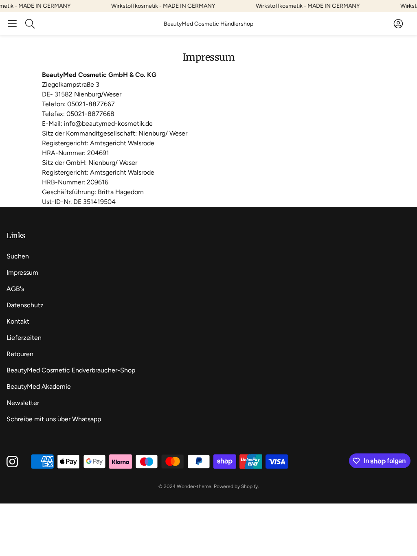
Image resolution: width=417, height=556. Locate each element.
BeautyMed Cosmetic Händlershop (208, 23)
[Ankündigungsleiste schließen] (409, 6)
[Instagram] (12, 461)
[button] (12, 23)
